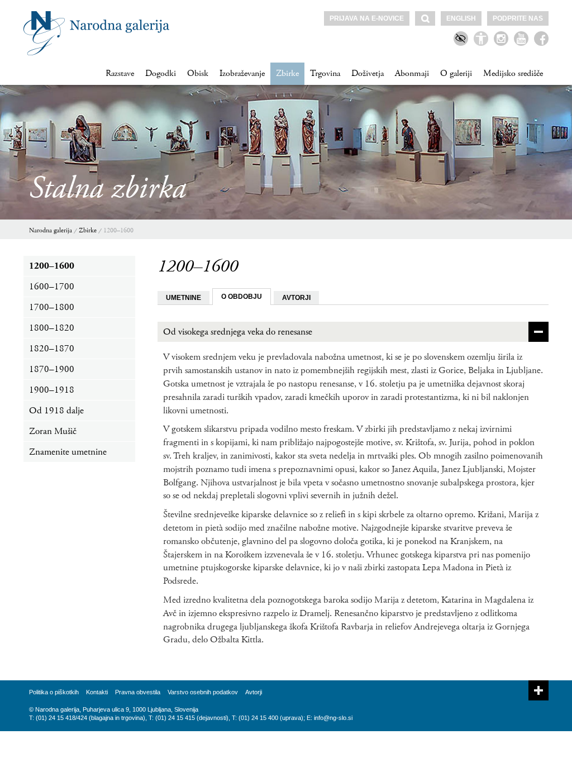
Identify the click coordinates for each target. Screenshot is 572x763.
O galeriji (456, 73)
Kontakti (97, 692)
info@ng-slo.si (333, 717)
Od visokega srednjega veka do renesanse (237, 332)
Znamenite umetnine (68, 452)
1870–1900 (51, 369)
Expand (538, 690)
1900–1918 (51, 390)
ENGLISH (461, 18)
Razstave (120, 73)
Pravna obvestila (137, 692)
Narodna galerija (50, 230)
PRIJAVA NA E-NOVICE (367, 18)
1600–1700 (51, 286)
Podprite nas (518, 18)
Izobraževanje (242, 73)
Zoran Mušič (53, 431)
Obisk (197, 73)
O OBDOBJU (241, 297)
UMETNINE (183, 298)
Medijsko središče (513, 73)
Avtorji (253, 692)
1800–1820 (51, 328)
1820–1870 (51, 348)
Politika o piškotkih (54, 692)
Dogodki (160, 73)
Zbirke (287, 73)
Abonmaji (412, 73)
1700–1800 (51, 307)
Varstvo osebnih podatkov (203, 692)
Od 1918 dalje (56, 410)
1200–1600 (118, 230)
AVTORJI (296, 298)
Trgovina (325, 73)
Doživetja (367, 73)
